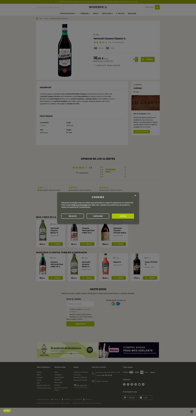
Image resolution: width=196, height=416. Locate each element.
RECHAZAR (73, 216)
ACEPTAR (123, 216)
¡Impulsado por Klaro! (128, 220)
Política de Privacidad (79, 205)
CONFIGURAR (98, 216)
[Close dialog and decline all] (135, 195)
